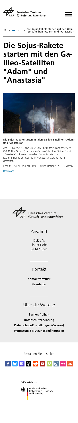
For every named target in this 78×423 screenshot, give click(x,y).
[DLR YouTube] (42, 365)
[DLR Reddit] (35, 365)
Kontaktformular (39, 279)
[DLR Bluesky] (15, 365)
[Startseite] (5, 30)
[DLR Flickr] (63, 365)
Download (9, 171)
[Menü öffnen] (68, 12)
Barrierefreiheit (39, 314)
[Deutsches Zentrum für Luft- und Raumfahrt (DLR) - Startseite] (26, 13)
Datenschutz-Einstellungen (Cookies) (39, 325)
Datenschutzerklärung (39, 320)
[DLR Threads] (28, 365)
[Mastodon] (21, 365)
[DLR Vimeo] (49, 365)
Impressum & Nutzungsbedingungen (39, 331)
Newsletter (39, 284)
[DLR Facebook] (8, 365)
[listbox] (13, 30)
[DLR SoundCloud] (70, 365)
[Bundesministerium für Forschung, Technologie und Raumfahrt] (39, 404)
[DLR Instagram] (56, 365)
